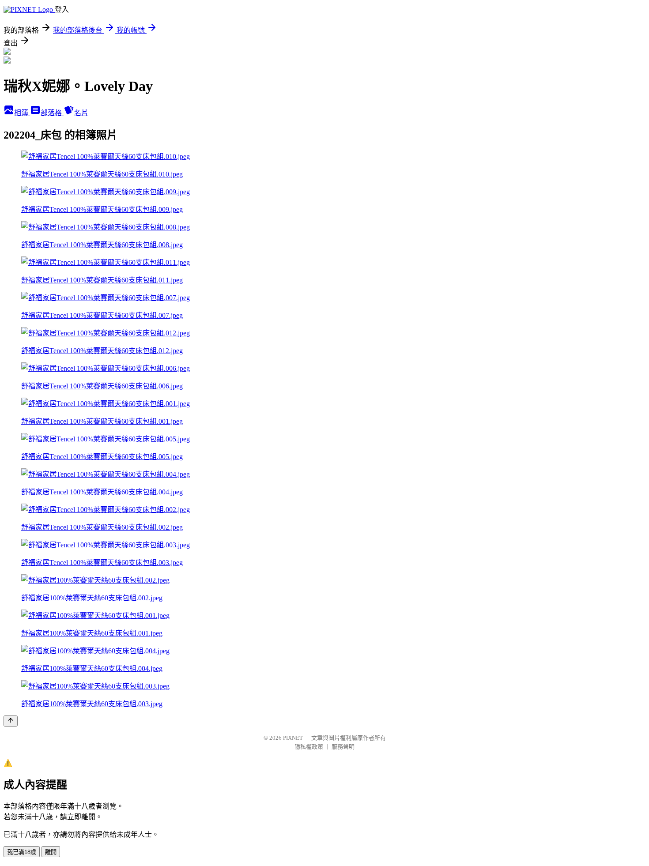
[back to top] (11, 721)
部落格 (52, 113)
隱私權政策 (308, 746)
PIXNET (293, 737)
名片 (81, 113)
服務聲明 (343, 746)
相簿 (22, 113)
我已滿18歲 (21, 852)
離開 (51, 852)
